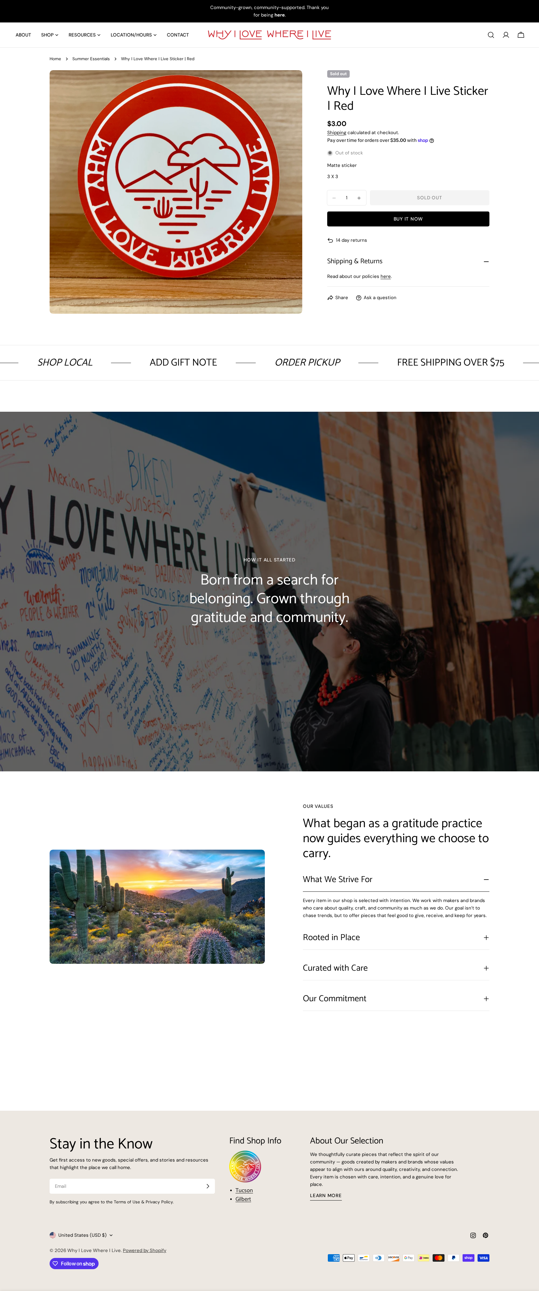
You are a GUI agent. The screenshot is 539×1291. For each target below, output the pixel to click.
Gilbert (243, 1199)
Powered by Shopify (144, 1250)
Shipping (336, 132)
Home (55, 58)
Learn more (326, 1195)
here (386, 277)
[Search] (491, 35)
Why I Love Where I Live (94, 1250)
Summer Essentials (91, 58)
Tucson (244, 1190)
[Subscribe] (207, 1186)
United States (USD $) (82, 1235)
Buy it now (408, 219)
